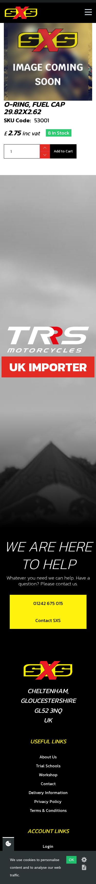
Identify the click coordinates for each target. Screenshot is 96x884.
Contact (48, 784)
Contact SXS (48, 620)
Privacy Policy (48, 801)
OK (71, 860)
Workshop (48, 775)
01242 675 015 (48, 603)
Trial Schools (48, 766)
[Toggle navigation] (88, 13)
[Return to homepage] (21, 13)
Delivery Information (48, 792)
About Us (48, 757)
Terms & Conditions (48, 810)
